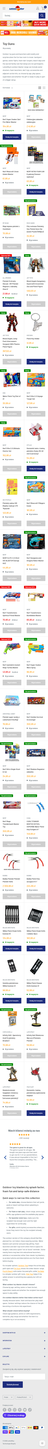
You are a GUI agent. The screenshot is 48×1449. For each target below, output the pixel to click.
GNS (4, 393)
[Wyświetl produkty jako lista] (44, 88)
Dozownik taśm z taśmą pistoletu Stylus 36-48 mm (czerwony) (36, 451)
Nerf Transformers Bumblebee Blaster (34, 614)
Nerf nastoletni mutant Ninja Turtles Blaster (11, 666)
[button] (6, 1157)
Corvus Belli (7, 1032)
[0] (43, 8)
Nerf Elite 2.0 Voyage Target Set (35, 397)
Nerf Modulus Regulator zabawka (36, 770)
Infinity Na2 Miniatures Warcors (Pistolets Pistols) (35, 1038)
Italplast (30, 1087)
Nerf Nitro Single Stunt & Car (11, 770)
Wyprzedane (36, 137)
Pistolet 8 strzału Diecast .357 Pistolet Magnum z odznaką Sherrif (10, 285)
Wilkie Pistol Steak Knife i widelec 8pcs (36, 932)
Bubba (5, 875)
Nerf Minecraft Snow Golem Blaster (11, 172)
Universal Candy (9, 714)
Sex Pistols (7, 500)
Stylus (29, 445)
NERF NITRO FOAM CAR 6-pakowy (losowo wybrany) (35, 174)
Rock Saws (31, 223)
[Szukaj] (42, 16)
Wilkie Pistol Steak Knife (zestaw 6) (12, 932)
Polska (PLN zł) (22, 1397)
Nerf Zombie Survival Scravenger (35, 718)
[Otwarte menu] (4, 8)
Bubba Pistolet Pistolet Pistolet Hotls (11, 880)
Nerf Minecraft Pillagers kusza (36, 504)
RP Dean (6, 223)
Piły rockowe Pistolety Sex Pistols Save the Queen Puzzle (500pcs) (35, 229)
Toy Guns (17, 1268)
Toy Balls (40, 1271)
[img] (24, 1134)
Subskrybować (13, 1384)
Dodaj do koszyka (12, 137)
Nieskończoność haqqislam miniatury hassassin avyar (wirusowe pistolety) (10, 1094)
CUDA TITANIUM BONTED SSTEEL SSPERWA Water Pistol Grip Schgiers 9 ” (35, 825)
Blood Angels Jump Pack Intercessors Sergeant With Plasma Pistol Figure (11, 343)
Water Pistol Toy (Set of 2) (12, 397)
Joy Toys (30, 278)
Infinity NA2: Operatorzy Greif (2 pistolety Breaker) (12, 1038)
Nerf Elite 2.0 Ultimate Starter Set (11, 449)
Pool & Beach (8, 1271)
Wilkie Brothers (9, 928)
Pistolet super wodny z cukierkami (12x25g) (11, 718)
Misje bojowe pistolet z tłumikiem (11, 227)
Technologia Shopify (9, 1443)
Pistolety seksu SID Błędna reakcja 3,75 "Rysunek (10, 506)
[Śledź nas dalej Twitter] (9, 1410)
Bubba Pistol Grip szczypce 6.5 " (33, 880)
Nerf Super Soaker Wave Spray (34, 666)
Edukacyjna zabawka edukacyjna (35, 120)
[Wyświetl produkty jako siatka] (40, 88)
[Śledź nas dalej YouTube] (25, 1410)
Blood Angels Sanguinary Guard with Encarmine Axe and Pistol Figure (36, 284)
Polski (6, 1397)
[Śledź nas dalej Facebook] (4, 1410)
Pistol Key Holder (33, 339)
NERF (4, 116)
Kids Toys (29, 1274)
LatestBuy (30, 1032)
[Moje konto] (37, 8)
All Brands (7, 278)
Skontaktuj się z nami (24, 2)
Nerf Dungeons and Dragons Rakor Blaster (35, 559)
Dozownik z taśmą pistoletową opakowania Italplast (36, 1093)
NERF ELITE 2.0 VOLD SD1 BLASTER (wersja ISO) (11, 560)
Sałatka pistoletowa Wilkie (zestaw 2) (10, 984)
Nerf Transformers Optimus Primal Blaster (11, 614)
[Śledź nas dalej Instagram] (15, 1410)
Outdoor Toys (23, 1265)
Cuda (28, 818)
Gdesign (30, 335)
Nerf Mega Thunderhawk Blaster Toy (11, 824)
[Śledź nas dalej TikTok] (30, 1410)
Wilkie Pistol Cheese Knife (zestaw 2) (34, 984)
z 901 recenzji (24, 1138)
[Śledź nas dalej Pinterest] (20, 1410)
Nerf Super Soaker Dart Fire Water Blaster (12, 120)
